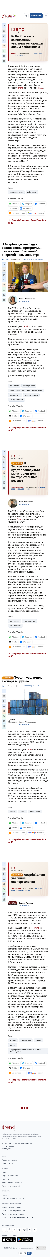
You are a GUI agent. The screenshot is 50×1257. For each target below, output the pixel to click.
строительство (29, 621)
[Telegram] (24, 1230)
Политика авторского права (13, 1214)
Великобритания (16, 192)
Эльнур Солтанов (16, 400)
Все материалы (24, 301)
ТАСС (40, 88)
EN (21, 1253)
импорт (38, 1040)
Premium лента (7, 1163)
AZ (25, 1253)
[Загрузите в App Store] (9, 1239)
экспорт (13, 1040)
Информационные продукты (13, 1198)
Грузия (22, 811)
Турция (12, 811)
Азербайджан (25, 1040)
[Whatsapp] (4, 1230)
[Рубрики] (45, 15)
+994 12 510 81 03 (8, 1146)
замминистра (15, 395)
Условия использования (11, 1207)
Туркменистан (15, 626)
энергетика (14, 386)
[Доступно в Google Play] (25, 1239)
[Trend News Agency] (8, 1128)
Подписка (5, 1195)
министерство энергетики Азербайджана (26, 390)
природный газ (29, 386)
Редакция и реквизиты (10, 1176)
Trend (20, 88)
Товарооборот (34, 811)
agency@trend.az (7, 1149)
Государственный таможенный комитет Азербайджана (25, 1051)
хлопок (12, 1045)
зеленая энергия (31, 395)
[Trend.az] (9, 16)
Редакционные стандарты (12, 1182)
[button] (4, 26)
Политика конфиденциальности (14, 1211)
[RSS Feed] (35, 1230)
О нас (4, 1172)
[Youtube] (19, 1230)
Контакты (6, 1179)
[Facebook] (9, 1230)
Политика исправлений (11, 1186)
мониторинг (14, 621)
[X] (14, 1230)
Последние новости (9, 1160)
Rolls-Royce (31, 192)
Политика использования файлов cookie (17, 1217)
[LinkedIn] (29, 1230)
